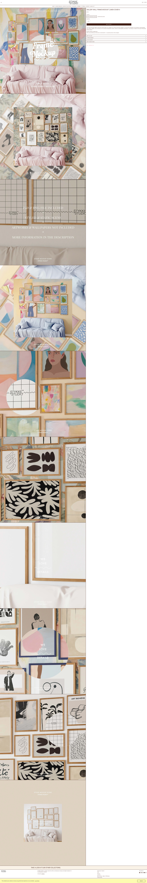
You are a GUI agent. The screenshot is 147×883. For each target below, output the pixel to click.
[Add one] (90, 21)
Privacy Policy (99, 877)
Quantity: (88, 18)
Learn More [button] (37, 880)
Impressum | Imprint (100, 870)
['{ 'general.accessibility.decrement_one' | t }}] (87, 21)
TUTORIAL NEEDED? (90, 37)
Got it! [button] (141, 880)
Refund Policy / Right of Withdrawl (103, 876)
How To (98, 873)
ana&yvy (43, 873)
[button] (144, 2)
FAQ (98, 872)
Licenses (98, 874)
